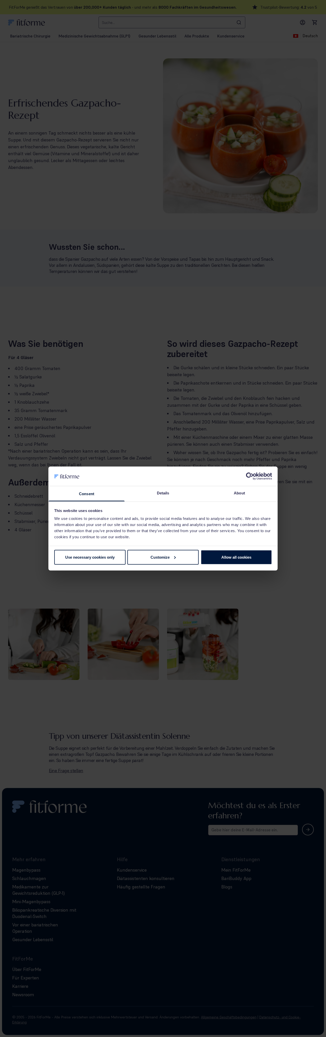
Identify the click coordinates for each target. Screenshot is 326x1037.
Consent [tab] (86, 494)
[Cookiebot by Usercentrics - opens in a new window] (249, 476)
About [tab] (239, 493)
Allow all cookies (236, 557)
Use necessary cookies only (90, 557)
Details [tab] (163, 493)
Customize (160, 557)
